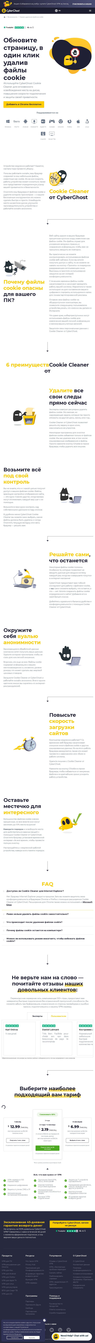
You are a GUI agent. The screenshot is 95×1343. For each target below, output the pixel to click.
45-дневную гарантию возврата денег (34, 1275)
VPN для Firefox (8, 1277)
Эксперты (37, 1016)
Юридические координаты (79, 1286)
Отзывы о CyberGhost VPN (58, 1262)
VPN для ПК (7, 1261)
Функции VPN (31, 1279)
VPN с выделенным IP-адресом (58, 1283)
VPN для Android (9, 1274)
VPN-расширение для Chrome (11, 1266)
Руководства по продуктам (56, 1305)
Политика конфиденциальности (82, 1269)
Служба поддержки (57, 1313)
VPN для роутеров (9, 1287)
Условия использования (83, 1274)
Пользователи (58, 1016)
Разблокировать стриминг (56, 1277)
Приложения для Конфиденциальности (34, 1269)
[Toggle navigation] (90, 11)
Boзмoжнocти (12, 17)
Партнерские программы (31, 1312)
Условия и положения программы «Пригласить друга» (83, 1279)
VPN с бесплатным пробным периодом (57, 1268)
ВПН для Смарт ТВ (10, 1290)
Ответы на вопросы (57, 1309)
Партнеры (29, 1301)
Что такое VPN (31, 1261)
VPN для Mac (7, 1270)
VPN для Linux (8, 1284)
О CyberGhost (78, 1261)
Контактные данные (81, 1265)
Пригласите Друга (33, 1305)
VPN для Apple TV (9, 1280)
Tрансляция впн (55, 1288)
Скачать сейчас (55, 1273)
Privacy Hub (30, 1265)
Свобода (29, 1308)
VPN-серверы (31, 1283)
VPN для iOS (7, 1294)
